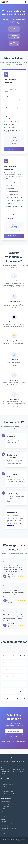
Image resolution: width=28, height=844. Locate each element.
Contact (3, 819)
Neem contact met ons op (19, 741)
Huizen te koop (5, 789)
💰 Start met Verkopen (14, 736)
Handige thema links (6, 833)
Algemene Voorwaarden (7, 811)
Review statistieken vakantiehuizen (9, 826)
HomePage (4, 782)
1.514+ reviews (9, 132)
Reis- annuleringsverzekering (8, 793)
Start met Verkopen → (14, 235)
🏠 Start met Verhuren (14, 731)
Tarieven (3, 808)
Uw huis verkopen (5, 804)
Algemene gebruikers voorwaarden (10, 830)
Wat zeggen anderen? (6, 823)
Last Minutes (4, 786)
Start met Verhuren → (14, 149)
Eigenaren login (5, 806)
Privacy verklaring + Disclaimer (9, 828)
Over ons (3, 821)
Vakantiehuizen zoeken (7, 784)
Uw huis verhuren (5, 801)
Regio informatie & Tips (7, 791)
